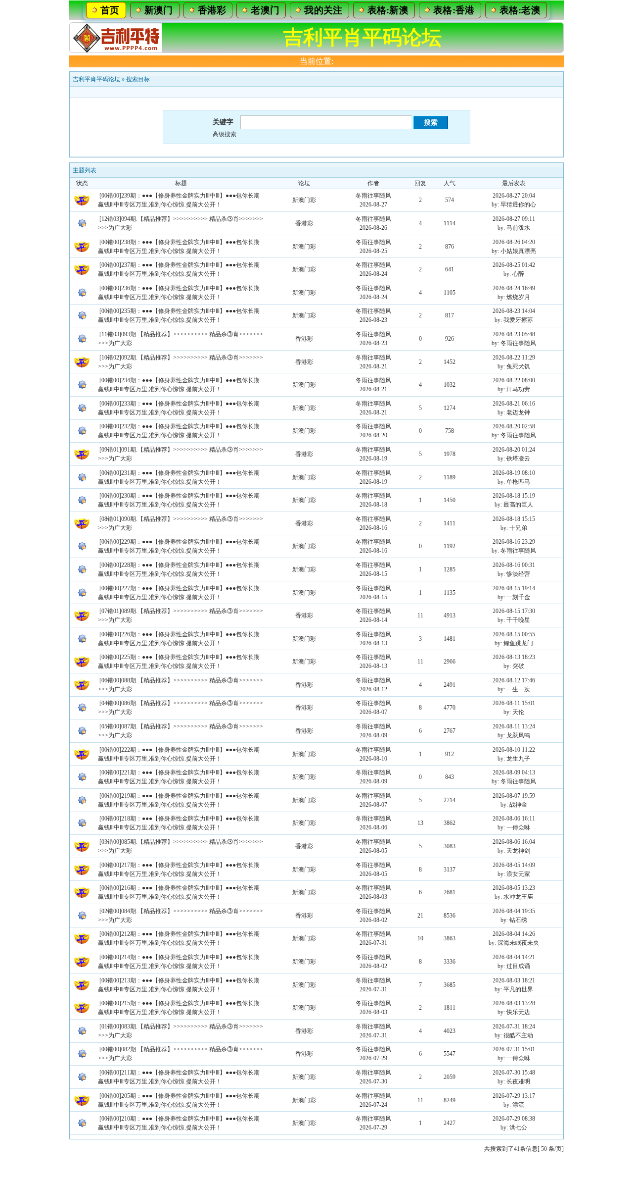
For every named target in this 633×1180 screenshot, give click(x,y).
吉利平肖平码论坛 (96, 79)
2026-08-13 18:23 (514, 657)
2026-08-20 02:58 (514, 426)
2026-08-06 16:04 (514, 841)
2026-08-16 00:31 (514, 565)
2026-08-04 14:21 (514, 957)
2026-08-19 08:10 (514, 472)
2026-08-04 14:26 (514, 933)
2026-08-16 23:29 (514, 541)
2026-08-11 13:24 (514, 726)
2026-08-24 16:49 (514, 288)
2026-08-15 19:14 (514, 588)
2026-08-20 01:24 (514, 449)
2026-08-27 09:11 (514, 218)
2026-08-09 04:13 (514, 772)
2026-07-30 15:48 (514, 1072)
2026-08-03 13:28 (514, 1003)
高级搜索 (224, 134)
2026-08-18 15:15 (514, 518)
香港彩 (212, 10)
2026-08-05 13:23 (514, 887)
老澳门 (265, 10)
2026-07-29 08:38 (514, 1118)
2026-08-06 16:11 (514, 818)
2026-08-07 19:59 (514, 795)
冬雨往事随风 (373, 195)
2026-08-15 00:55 (514, 634)
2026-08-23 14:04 (514, 311)
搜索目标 (138, 79)
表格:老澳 (520, 10)
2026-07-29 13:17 (514, 1095)
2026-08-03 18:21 (514, 980)
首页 (110, 10)
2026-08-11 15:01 (514, 703)
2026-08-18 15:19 (514, 495)
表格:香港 (454, 10)
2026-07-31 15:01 (514, 1049)
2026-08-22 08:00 (514, 380)
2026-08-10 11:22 (514, 749)
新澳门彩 (304, 200)
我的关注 (323, 10)
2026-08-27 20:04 (514, 195)
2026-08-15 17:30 (514, 611)
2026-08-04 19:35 (514, 911)
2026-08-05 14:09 (514, 865)
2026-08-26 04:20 (514, 242)
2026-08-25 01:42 (514, 264)
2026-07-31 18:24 (514, 1026)
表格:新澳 (388, 10)
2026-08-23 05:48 (514, 334)
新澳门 (158, 10)
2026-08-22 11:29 (514, 357)
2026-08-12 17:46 (514, 680)
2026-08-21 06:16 (514, 403)
